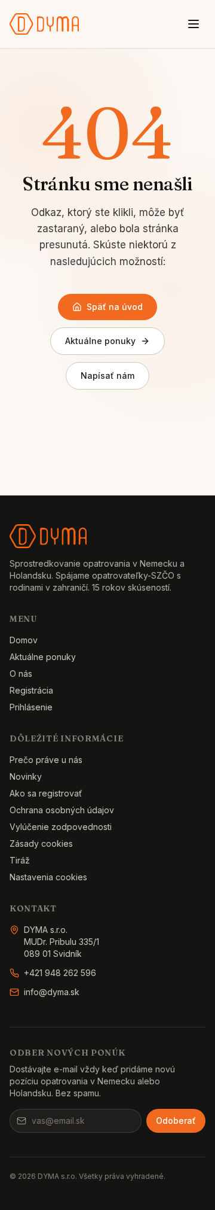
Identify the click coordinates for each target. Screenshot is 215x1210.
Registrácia (31, 690)
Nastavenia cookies (48, 877)
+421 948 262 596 (60, 973)
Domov (24, 640)
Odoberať (176, 1120)
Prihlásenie (31, 707)
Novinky (26, 776)
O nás (21, 673)
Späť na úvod (115, 307)
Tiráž (20, 860)
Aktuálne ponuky (100, 341)
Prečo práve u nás (46, 760)
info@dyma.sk (51, 992)
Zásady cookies (41, 843)
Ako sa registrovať (46, 793)
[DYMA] (44, 24)
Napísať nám (107, 375)
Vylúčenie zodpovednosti (61, 827)
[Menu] (193, 24)
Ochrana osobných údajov (62, 810)
